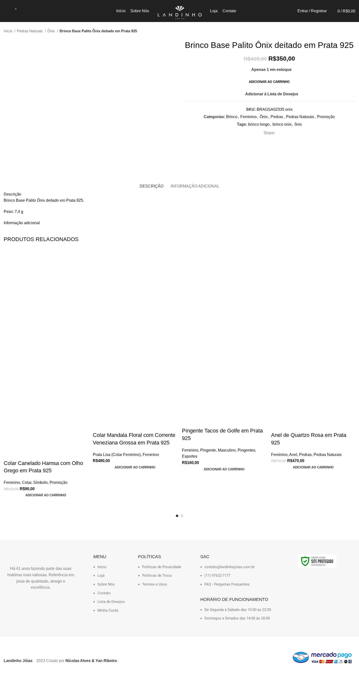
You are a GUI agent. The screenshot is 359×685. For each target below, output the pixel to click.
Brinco (231, 117)
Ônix (51, 31)
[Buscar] (5, 11)
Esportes (189, 456)
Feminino (248, 117)
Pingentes (246, 450)
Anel (293, 455)
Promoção (326, 117)
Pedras (277, 117)
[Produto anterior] (343, 31)
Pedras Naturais (30, 31)
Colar (26, 482)
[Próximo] (352, 31)
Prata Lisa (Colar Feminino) (117, 455)
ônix (298, 124)
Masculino (227, 450)
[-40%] (46, 292)
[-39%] (313, 292)
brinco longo (259, 124)
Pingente (208, 450)
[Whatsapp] (41, 602)
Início (8, 31)
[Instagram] (12, 602)
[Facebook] (27, 602)
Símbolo (40, 482)
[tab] (151, 186)
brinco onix (282, 124)
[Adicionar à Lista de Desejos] (10, 453)
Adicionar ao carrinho (269, 82)
